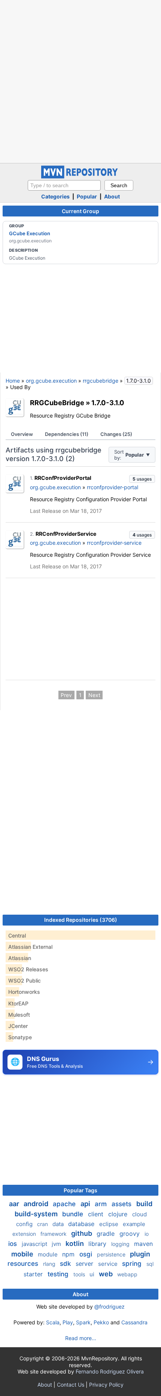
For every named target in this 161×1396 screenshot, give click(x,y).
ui (92, 1274)
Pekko (101, 1322)
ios (13, 1243)
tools (79, 1274)
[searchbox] (64, 185)
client (96, 1214)
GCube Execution (29, 233)
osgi (86, 1254)
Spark (83, 1322)
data (58, 1224)
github (82, 1233)
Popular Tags (80, 1190)
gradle (106, 1233)
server (85, 1263)
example (134, 1224)
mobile (23, 1254)
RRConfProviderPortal (62, 478)
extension (24, 1234)
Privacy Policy (106, 1384)
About (112, 196)
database (82, 1224)
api (86, 1204)
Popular (87, 196)
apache (65, 1204)
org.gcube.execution (51, 380)
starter (34, 1274)
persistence (112, 1254)
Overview (22, 434)
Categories (55, 196)
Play (68, 1322)
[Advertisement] (80, 80)
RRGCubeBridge (57, 402)
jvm (57, 1243)
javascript (35, 1243)
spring (132, 1263)
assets (122, 1204)
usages (142, 479)
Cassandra (134, 1322)
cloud (139, 1214)
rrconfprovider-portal (112, 487)
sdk (66, 1263)
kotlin (75, 1243)
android (37, 1204)
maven (143, 1243)
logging (121, 1244)
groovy (130, 1233)
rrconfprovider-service (114, 542)
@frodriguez (109, 1306)
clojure (118, 1214)
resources (23, 1263)
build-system (37, 1214)
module (48, 1254)
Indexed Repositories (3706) (80, 920)
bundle (73, 1214)
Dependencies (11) (66, 434)
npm (69, 1254)
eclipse (109, 1224)
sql (150, 1264)
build (144, 1204)
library (98, 1243)
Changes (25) (116, 434)
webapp (127, 1274)
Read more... (80, 1338)
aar (15, 1204)
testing (59, 1274)
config (25, 1224)
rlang (50, 1264)
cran (43, 1224)
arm (102, 1204)
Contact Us (70, 1384)
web (106, 1274)
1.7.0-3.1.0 (107, 402)
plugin (140, 1254)
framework (54, 1234)
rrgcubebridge (100, 380)
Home (13, 380)
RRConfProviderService (66, 533)
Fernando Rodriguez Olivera (110, 1371)
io (147, 1234)
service (108, 1263)
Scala (53, 1322)
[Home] (80, 176)
